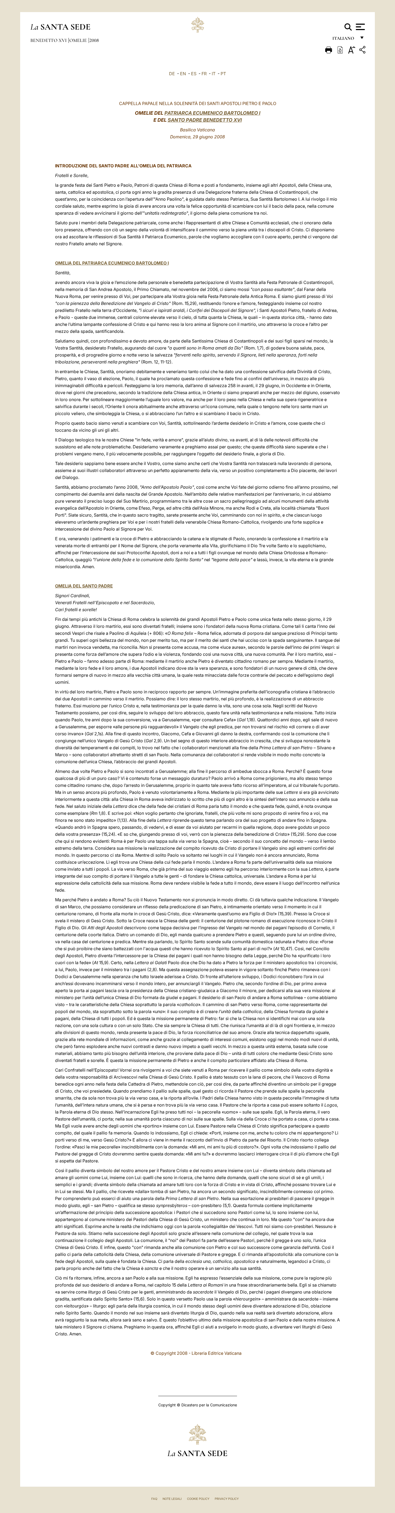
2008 (94, 40)
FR (204, 73)
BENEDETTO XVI (222, 120)
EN (183, 73)
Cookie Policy (198, 1499)
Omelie (78, 40)
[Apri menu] (359, 26)
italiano (344, 39)
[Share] (363, 50)
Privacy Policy (227, 1499)
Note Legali (172, 1499)
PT (223, 73)
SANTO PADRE (185, 120)
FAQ (154, 1499)
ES (193, 73)
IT (214, 73)
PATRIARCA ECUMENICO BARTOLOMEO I (212, 113)
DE (172, 73)
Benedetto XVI (49, 40)
